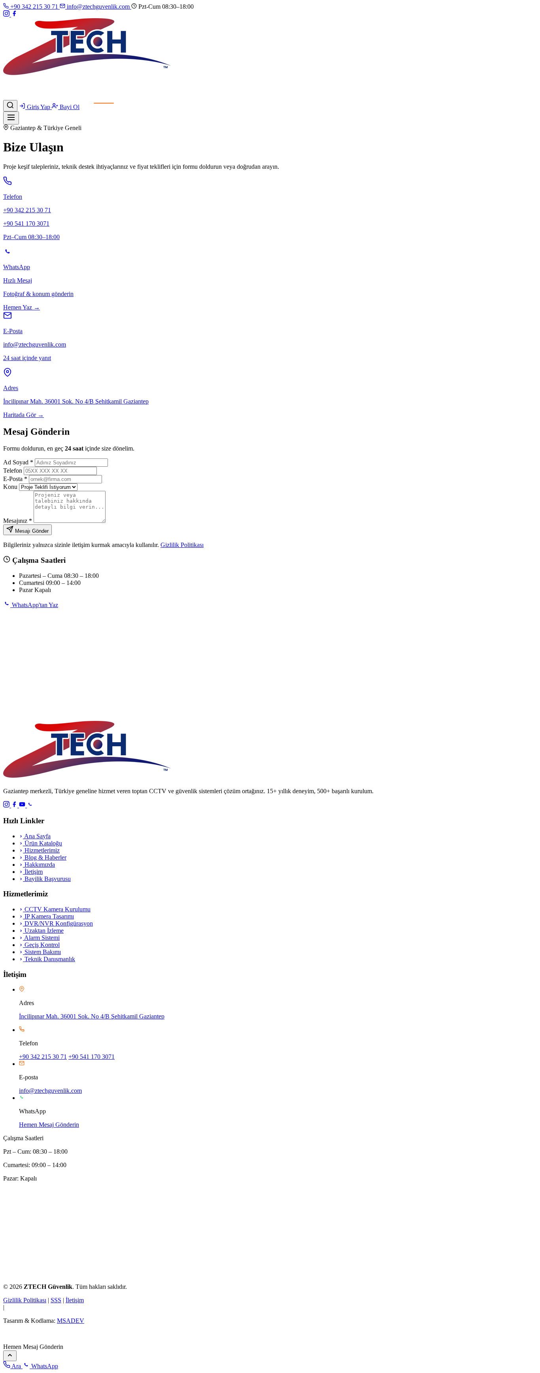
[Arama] (10, 105)
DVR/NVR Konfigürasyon (58, 923)
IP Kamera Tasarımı (48, 916)
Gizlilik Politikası (182, 544)
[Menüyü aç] (11, 117)
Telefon (12, 470)
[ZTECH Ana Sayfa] (87, 777)
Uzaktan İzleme (43, 930)
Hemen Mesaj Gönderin (49, 1124)
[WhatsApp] (30, 805)
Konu (10, 486)
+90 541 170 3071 (91, 1056)
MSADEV (70, 1320)
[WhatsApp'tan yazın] (8, 1339)
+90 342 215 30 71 (34, 6)
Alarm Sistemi (41, 937)
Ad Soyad (18, 462)
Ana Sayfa (16, 82)
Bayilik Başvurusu (47, 878)
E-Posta (15, 478)
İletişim (103, 97)
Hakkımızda (39, 864)
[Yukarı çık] (10, 1355)
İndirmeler (59, 97)
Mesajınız (17, 520)
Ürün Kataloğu (42, 843)
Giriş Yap (38, 107)
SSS (56, 1300)
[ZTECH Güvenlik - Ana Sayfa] (87, 75)
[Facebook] (14, 14)
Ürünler (14, 89)
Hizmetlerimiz (41, 850)
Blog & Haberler (44, 857)
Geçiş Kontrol (41, 944)
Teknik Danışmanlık (49, 959)
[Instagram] (7, 14)
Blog (37, 97)
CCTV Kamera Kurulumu (57, 909)
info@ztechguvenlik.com (98, 6)
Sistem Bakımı (42, 952)
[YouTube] (23, 805)
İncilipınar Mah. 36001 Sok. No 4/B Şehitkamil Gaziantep (91, 1016)
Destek (83, 97)
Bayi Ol (68, 107)
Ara (16, 1366)
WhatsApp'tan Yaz (34, 605)
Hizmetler (16, 97)
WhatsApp (44, 1366)
